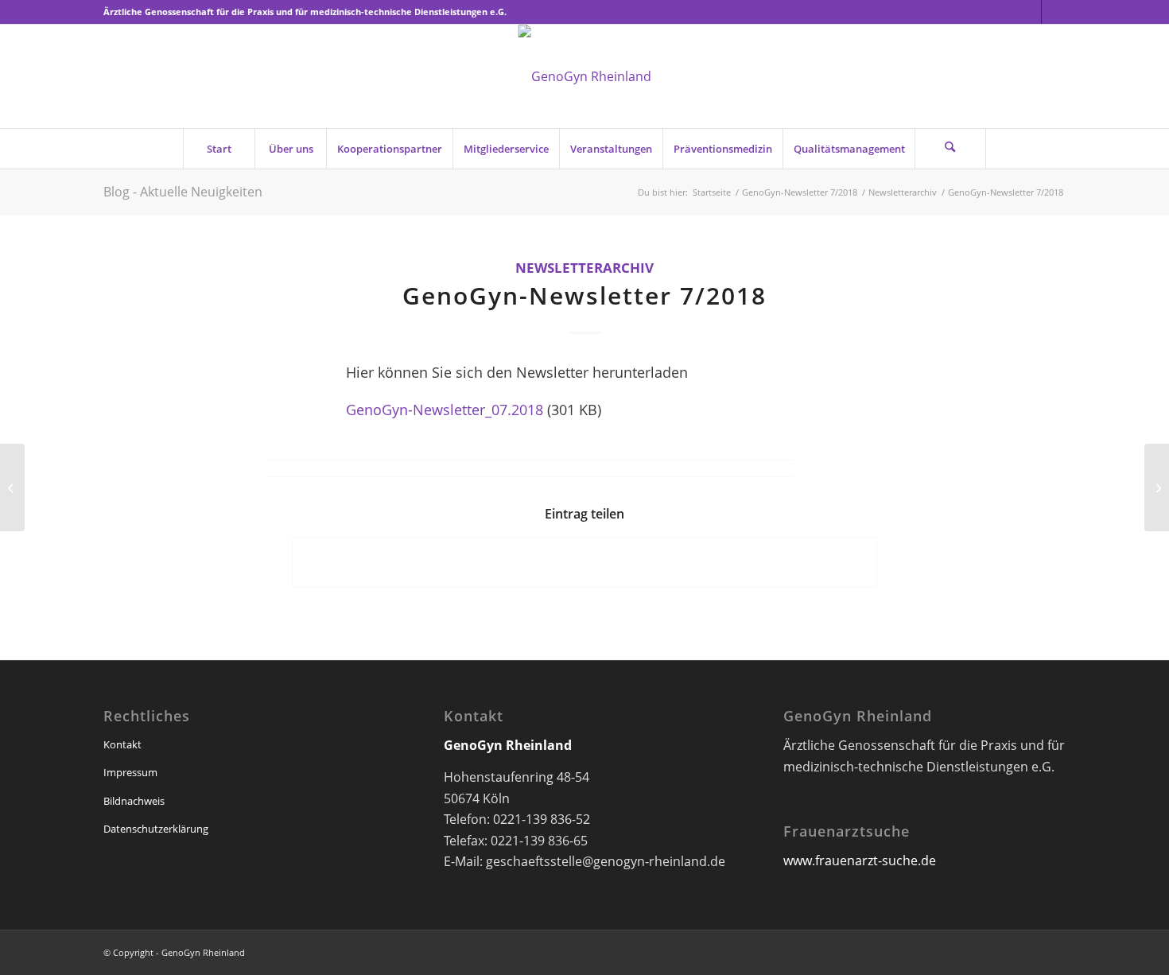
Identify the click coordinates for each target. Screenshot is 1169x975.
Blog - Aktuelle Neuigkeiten (182, 191)
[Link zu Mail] (1054, 12)
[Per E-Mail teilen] (584, 562)
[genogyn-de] (584, 76)
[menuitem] (218, 149)
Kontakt (122, 744)
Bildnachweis (134, 801)
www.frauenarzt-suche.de (859, 860)
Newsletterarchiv (584, 267)
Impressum (130, 772)
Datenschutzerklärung (155, 829)
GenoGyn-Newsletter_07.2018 (444, 409)
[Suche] (950, 149)
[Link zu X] (1029, 12)
